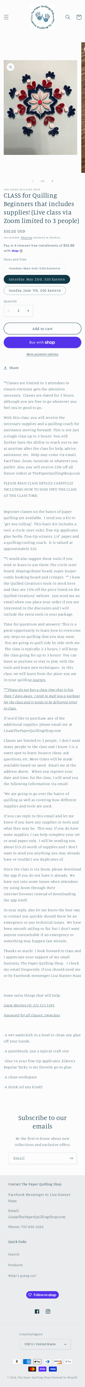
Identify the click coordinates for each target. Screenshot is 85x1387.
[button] (6, 17)
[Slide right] (52, 181)
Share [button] (14, 368)
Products (15, 1265)
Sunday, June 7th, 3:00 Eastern (35, 290)
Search (13, 1254)
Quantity (10, 301)
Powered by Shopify (64, 1377)
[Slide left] (32, 181)
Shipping (26, 237)
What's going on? (22, 1276)
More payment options (43, 354)
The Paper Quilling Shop (34, 1377)
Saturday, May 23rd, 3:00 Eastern (37, 279)
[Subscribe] (71, 1158)
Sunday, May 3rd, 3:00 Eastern (37, 269)
